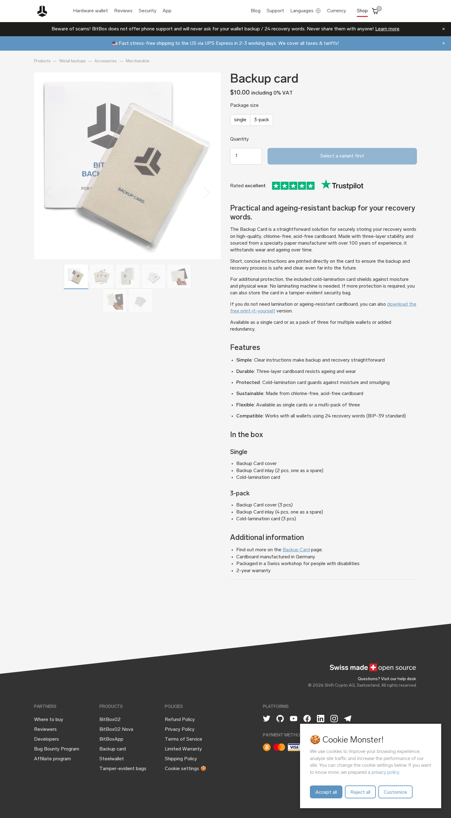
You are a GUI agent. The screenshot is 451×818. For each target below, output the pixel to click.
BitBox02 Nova (116, 729)
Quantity (239, 139)
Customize (395, 792)
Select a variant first (342, 156)
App (167, 11)
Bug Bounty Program (56, 749)
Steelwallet (111, 759)
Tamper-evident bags (122, 768)
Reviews (123, 11)
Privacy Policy (180, 729)
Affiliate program (52, 759)
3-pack (261, 120)
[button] (48, 192)
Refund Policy (180, 719)
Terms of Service (183, 739)
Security (147, 11)
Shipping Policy (181, 759)
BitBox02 (110, 719)
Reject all (360, 792)
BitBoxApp (111, 739)
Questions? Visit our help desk (387, 679)
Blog (255, 11)
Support (275, 11)
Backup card (112, 749)
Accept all (326, 792)
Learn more (387, 29)
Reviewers (45, 729)
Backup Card (296, 550)
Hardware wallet (90, 11)
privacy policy (385, 772)
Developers (46, 739)
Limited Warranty (183, 749)
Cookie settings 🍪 (185, 768)
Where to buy (48, 719)
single (240, 120)
